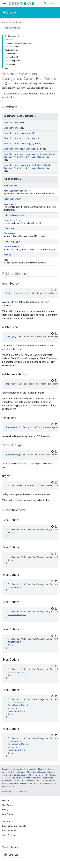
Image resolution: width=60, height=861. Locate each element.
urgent (7, 254)
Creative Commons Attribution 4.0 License (28, 772)
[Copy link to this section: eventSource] (21, 284)
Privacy (14, 847)
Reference (9, 12)
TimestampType (11, 246)
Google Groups (9, 830)
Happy (5, 810)
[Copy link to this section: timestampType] (25, 445)
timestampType (11, 241)
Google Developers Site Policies (22, 778)
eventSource (10, 185)
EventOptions (10, 122)
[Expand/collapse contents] (18, 36)
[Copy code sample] (56, 290)
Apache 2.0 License (37, 775)
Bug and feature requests (14, 826)
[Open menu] (5, 3)
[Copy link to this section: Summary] (19, 107)
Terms (5, 847)
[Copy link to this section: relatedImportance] (29, 374)
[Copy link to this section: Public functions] (29, 510)
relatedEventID (12, 198)
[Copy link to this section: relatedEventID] (24, 327)
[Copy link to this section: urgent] (13, 476)
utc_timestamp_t (29, 138)
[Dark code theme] (52, 290)
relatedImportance (14, 215)
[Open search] (45, 3)
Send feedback (12, 28)
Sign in (53, 3)
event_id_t (23, 156)
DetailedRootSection (15, 190)
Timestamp (9, 233)
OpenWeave (7, 22)
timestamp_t (26, 133)
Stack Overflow (9, 835)
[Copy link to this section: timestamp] (19, 418)
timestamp (9, 228)
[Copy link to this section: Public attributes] (29, 274)
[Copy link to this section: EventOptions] (22, 520)
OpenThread (8, 814)
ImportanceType (40, 156)
